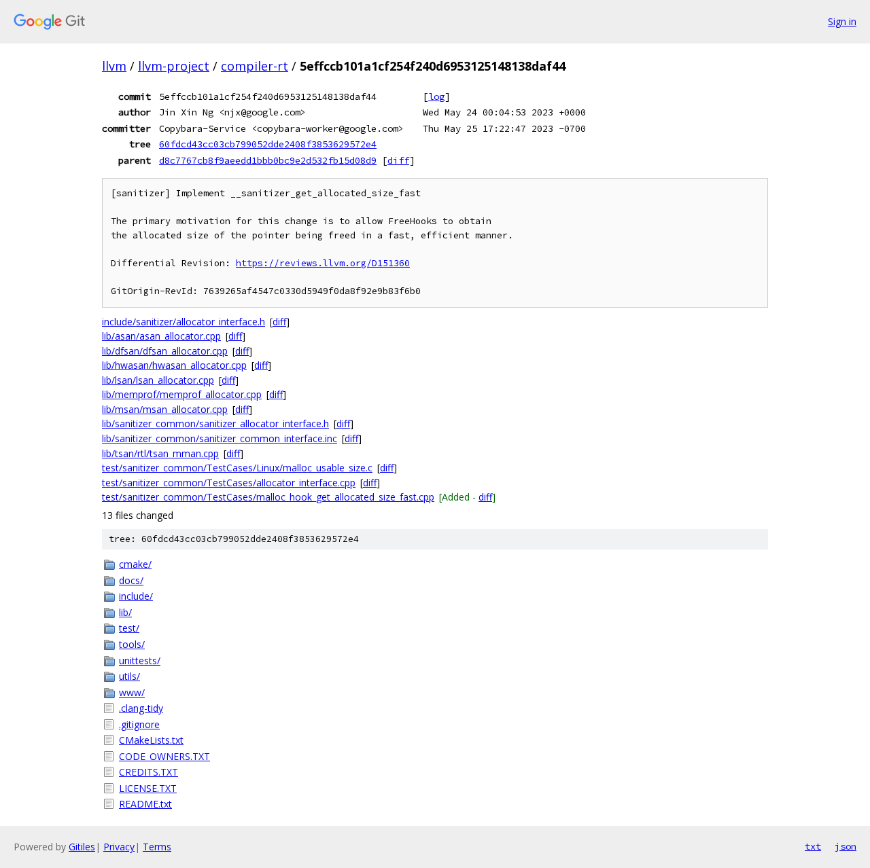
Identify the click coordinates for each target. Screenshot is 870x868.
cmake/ (135, 564)
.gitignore (139, 724)
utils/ (129, 676)
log (436, 96)
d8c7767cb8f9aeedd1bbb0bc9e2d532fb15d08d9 (268, 160)
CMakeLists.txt (151, 740)
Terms (157, 846)
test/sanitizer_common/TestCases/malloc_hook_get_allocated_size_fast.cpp (268, 496)
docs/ (131, 580)
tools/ (132, 644)
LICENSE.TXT (148, 788)
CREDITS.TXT (148, 771)
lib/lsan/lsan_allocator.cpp (158, 380)
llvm (114, 66)
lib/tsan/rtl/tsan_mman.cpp (160, 453)
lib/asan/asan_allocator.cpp (161, 335)
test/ (129, 627)
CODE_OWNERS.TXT (164, 756)
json (845, 846)
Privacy (119, 846)
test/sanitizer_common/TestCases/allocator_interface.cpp (228, 482)
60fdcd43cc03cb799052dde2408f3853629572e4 (268, 144)
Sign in (842, 21)
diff (398, 160)
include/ (136, 596)
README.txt (145, 803)
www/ (132, 692)
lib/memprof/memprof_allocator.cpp (182, 394)
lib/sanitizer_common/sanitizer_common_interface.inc (219, 438)
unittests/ (139, 660)
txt (813, 846)
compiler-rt (254, 66)
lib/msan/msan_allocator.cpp (165, 409)
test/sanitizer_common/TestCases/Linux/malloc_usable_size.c (237, 467)
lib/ (125, 612)
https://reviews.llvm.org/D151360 (323, 263)
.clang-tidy (141, 708)
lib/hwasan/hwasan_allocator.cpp (174, 365)
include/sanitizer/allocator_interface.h (183, 321)
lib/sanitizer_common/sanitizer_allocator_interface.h (215, 423)
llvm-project (173, 66)
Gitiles (82, 846)
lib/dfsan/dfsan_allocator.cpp (165, 350)
